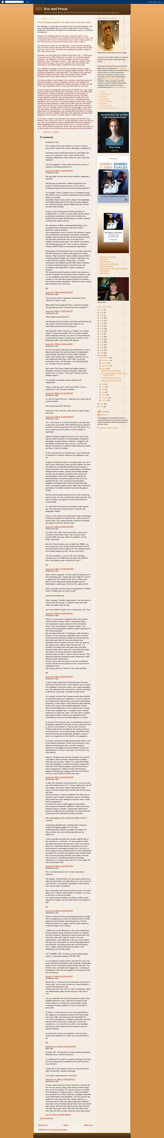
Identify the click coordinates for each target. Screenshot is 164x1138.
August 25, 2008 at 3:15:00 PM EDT (59, 911)
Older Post (88, 1125)
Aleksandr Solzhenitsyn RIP (111, 380)
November (106, 360)
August (104, 368)
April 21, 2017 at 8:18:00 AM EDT (58, 1115)
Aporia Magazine (119, 87)
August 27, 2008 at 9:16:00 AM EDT (59, 976)
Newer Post (42, 1125)
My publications (105, 94)
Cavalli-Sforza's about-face (111, 378)
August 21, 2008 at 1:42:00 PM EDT (59, 613)
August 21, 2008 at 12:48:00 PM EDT (60, 569)
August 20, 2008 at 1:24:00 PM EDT (59, 171)
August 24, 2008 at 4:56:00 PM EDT (59, 866)
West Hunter (104, 273)
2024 (102, 312)
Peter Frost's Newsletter (112, 79)
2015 (102, 337)
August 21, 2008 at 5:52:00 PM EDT (59, 677)
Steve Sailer (104, 271)
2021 (102, 320)
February (105, 397)
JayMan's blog (105, 261)
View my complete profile (109, 427)
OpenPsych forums (107, 266)
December (106, 358)
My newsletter (104, 99)
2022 (102, 318)
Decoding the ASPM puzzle (111, 371)
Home (65, 1125)
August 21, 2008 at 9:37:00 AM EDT (59, 393)
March (104, 395)
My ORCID (103, 103)
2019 (102, 326)
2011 (102, 347)
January (105, 400)
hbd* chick (103, 259)
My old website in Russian (109, 108)
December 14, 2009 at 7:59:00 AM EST (60, 1079)
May (103, 389)
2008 (102, 355)
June (104, 387)
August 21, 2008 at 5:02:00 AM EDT (59, 344)
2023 (102, 315)
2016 (102, 334)
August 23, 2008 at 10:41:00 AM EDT (60, 777)
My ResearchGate (106, 101)
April (104, 392)
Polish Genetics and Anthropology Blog (114, 268)
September (106, 366)
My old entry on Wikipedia (109, 264)
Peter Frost (104, 414)
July (103, 384)
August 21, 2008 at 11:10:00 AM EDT (60, 417)
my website (121, 68)
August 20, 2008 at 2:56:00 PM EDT (59, 292)
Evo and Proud (55, 9)
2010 (102, 350)
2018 (102, 329)
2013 (102, 342)
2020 (102, 323)
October (105, 363)
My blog (102, 91)
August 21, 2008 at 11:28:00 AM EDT (60, 527)
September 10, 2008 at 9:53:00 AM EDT (61, 1047)
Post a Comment (46, 1118)
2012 (102, 345)
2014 (102, 339)
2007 (102, 404)
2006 (102, 406)
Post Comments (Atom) (58, 1130)
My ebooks (103, 96)
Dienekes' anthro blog (108, 257)
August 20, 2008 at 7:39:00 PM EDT (59, 311)
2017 (102, 331)
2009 (102, 353)
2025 (102, 310)
